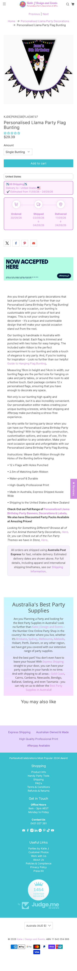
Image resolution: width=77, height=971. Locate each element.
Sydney (32, 639)
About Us (38, 859)
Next (46, 14)
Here (65, 532)
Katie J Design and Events (47, 626)
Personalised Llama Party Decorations (45, 21)
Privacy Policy (38, 867)
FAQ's (38, 783)
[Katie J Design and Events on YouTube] (52, 830)
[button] (12, 133)
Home (11, 21)
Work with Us (38, 855)
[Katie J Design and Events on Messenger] (40, 830)
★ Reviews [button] (73, 489)
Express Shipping (53, 661)
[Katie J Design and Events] (38, 4)
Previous (34, 14)
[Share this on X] (7, 243)
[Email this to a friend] (33, 243)
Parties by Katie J (38, 848)
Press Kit (38, 870)
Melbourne (45, 639)
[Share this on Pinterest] (24, 243)
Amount (9, 145)
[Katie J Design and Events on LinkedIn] (36, 830)
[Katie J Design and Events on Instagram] (31, 830)
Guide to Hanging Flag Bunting (26, 363)
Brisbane (21, 639)
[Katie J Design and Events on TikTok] (48, 830)
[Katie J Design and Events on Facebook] (27, 830)
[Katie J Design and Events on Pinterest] (44, 830)
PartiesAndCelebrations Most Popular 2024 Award (38, 758)
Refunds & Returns (38, 790)
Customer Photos (38, 852)
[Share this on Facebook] (16, 243)
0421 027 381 (38, 823)
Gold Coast (57, 673)
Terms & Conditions (38, 786)
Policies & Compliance (38, 863)
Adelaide (59, 639)
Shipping (38, 779)
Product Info (38, 771)
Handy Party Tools (38, 775)
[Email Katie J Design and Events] (23, 830)
